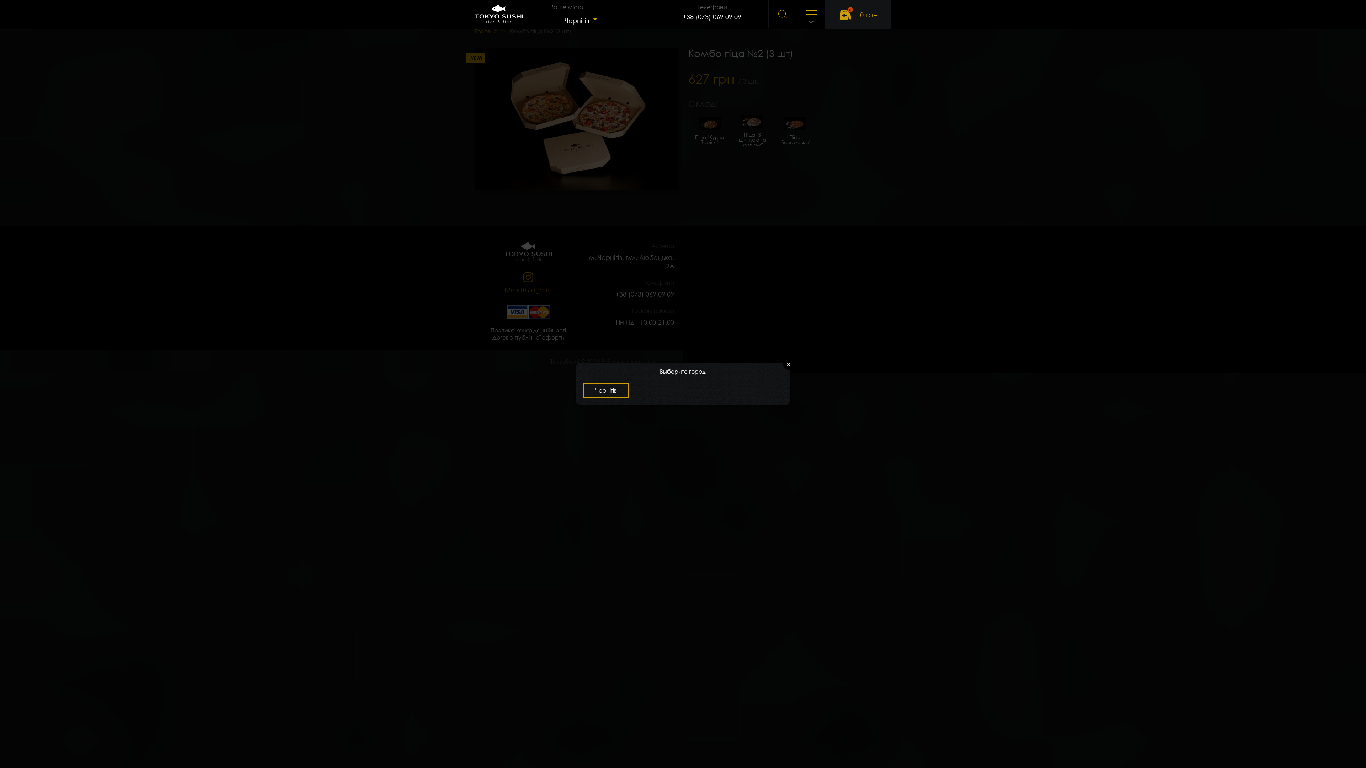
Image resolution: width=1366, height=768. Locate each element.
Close (788, 364)
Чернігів (577, 21)
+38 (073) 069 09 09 (712, 17)
